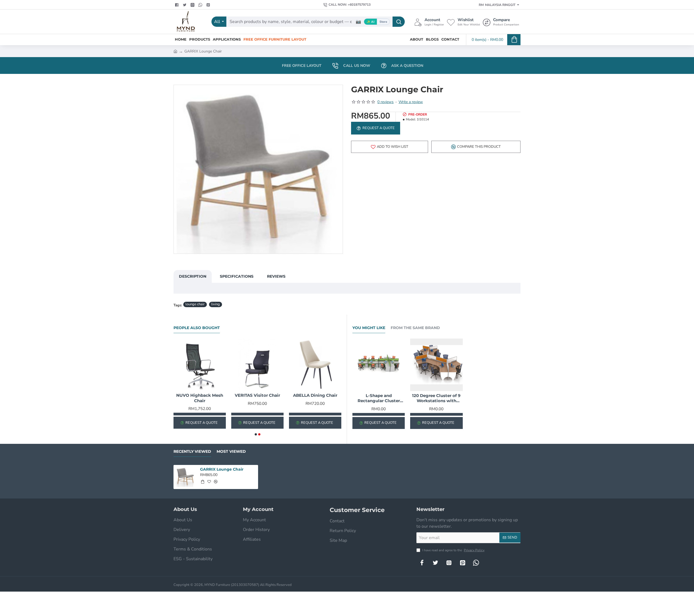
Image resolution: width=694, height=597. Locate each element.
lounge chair (195, 304)
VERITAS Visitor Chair (257, 395)
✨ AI (370, 22)
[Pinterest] (209, 5)
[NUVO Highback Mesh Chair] (200, 365)
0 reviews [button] (385, 101)
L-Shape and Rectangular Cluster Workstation (379, 398)
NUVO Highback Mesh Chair (199, 398)
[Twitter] (185, 5)
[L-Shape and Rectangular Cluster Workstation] (378, 365)
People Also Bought (197, 328)
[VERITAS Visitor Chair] (257, 365)
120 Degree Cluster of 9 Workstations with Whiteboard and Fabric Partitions (436, 398)
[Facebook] (177, 5)
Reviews (276, 276)
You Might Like (368, 328)
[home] (175, 51)
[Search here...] (399, 22)
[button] (389, 147)
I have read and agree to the (453, 550)
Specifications (236, 276)
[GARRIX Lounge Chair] (185, 477)
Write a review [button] (411, 101)
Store (383, 22)
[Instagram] (449, 562)
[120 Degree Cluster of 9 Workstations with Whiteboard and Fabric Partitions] (436, 365)
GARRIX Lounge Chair (221, 469)
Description (192, 276)
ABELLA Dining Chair (315, 395)
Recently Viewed (192, 451)
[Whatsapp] (201, 5)
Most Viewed (231, 451)
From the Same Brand (415, 328)
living (215, 304)
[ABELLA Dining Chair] (315, 365)
